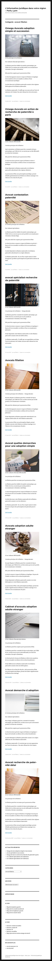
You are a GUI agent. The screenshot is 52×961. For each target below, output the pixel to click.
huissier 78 (10, 929)
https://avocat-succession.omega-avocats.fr (18, 933)
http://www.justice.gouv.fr (14, 907)
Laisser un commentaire (25, 101)
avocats (15, 61)
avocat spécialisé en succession (15, 853)
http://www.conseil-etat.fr (14, 912)
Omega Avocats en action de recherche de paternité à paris (21, 112)
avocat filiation (15, 101)
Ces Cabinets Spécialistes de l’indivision (18, 856)
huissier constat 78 (12, 927)
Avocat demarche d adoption (22, 690)
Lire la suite (8, 95)
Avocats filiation (14, 360)
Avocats (28, 311)
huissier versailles (12, 931)
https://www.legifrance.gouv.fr (15, 910)
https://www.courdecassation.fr (15, 909)
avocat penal (10, 948)
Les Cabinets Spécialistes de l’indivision (18, 858)
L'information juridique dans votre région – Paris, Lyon (17, 955)
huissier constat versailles (14, 925)
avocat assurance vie (12, 946)
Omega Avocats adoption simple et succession (19, 851)
